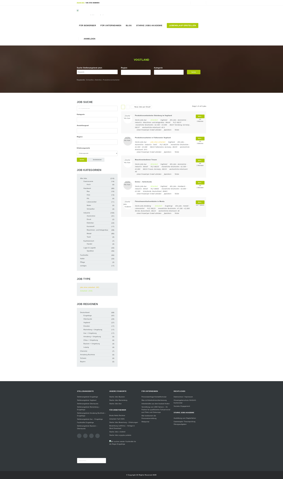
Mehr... (200, 116)
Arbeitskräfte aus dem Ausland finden (156, 403)
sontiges (83, 266)
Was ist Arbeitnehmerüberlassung (154, 400)
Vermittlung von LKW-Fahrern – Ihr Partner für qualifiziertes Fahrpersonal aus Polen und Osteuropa (156, 409)
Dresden (86, 326)
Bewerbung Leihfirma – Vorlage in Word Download (122, 427)
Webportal (145, 422)
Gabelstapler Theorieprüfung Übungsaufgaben (184, 423)
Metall (168, 122)
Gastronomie (88, 181)
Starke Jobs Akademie (149, 25)
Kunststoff (90, 226)
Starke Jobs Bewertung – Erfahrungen (123, 422)
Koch (89, 184)
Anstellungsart (83, 125)
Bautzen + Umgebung (91, 343)
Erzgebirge (87, 315)
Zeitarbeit (86, 291)
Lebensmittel (139, 208)
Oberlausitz (87, 319)
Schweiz (83, 358)
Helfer (82, 258)
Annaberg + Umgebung (92, 336)
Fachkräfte (84, 255)
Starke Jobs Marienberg (118, 400)
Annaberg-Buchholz (87, 354)
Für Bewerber (87, 25)
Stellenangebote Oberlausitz (87, 403)
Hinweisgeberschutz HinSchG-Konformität (185, 401)
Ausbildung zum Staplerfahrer (185, 418)
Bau (88, 191)
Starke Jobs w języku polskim (120, 435)
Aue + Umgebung (90, 333)
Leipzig (86, 347)
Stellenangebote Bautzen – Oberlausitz (87, 427)
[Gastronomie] (169, 74)
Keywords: (81, 80)
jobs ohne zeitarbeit (89, 287)
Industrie (138, 122)
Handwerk (181, 186)
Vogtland (86, 322)
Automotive (182, 120)
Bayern (82, 361)
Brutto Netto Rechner (117, 415)
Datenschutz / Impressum (183, 397)
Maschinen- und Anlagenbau (153, 122)
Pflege (82, 262)
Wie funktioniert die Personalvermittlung (149, 417)
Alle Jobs (173, 120)
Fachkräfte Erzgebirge (85, 422)
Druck (89, 219)
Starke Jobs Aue (115, 403)
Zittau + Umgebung (90, 340)
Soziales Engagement (182, 406)
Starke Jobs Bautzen (117, 397)
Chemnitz (83, 351)
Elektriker (90, 223)
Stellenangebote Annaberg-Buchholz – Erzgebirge (91, 414)
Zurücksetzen (97, 159)
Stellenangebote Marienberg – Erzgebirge (88, 408)
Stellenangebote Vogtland (86, 400)
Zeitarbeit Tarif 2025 (117, 419)
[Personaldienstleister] (93, 12)
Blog (129, 25)
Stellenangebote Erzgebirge (87, 397)
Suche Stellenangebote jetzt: (89, 68)
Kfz (88, 198)
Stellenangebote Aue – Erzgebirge (90, 419)
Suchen (193, 72)
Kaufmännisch (88, 241)
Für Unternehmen (110, 25)
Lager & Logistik (89, 248)
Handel (185, 206)
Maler (89, 205)
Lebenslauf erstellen (182, 25)
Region (124, 68)
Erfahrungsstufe (83, 148)
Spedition (90, 251)
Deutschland (85, 312)
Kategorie (158, 68)
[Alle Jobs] (169, 71)
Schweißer (91, 209)
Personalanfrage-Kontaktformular (154, 397)
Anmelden (89, 39)
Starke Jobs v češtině (117, 432)
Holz (88, 195)
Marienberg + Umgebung (92, 329)
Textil (155, 144)
